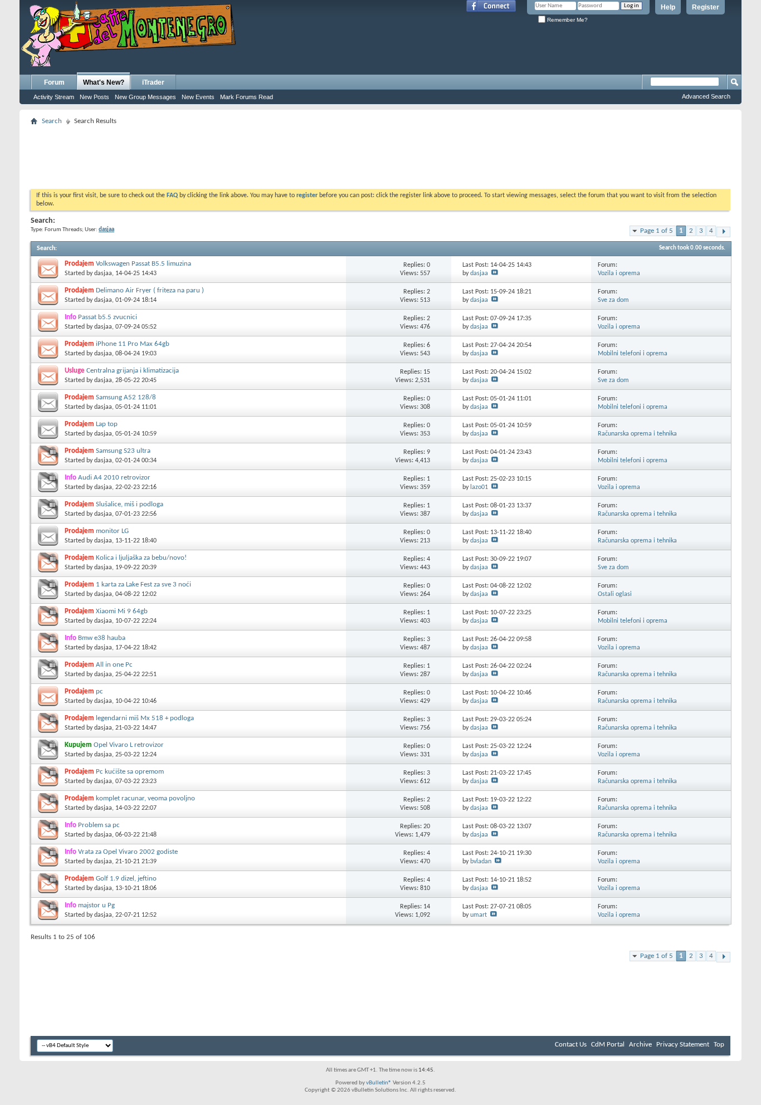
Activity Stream (53, 97)
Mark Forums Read (246, 97)
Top (719, 1044)
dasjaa (103, 273)
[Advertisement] (380, 154)
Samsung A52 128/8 (126, 397)
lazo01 (479, 487)
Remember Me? (566, 20)
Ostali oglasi (615, 594)
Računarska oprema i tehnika (637, 434)
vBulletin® (379, 1083)
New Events (198, 97)
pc (99, 691)
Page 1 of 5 (656, 230)
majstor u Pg (96, 905)
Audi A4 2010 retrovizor (114, 477)
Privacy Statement (682, 1044)
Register (705, 7)
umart (478, 915)
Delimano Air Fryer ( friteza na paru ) (150, 290)
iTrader (153, 82)
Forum (54, 82)
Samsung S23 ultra (123, 450)
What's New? (103, 82)
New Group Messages (145, 97)
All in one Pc (114, 664)
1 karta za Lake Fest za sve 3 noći (143, 584)
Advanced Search (706, 96)
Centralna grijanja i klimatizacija (132, 370)
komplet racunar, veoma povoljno (145, 798)
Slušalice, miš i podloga (129, 504)
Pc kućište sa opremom (130, 771)
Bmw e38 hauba (101, 638)
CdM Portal (608, 1044)
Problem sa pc (99, 825)
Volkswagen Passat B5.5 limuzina (143, 263)
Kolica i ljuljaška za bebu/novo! (141, 557)
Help (668, 7)
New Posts (94, 97)
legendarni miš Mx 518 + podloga (145, 718)
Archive (640, 1044)
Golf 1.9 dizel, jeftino (126, 878)
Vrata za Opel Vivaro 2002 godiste (128, 851)
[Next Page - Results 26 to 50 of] (723, 232)
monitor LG (112, 531)
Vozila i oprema (619, 273)
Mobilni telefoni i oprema (632, 353)
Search (52, 121)
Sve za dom (613, 300)
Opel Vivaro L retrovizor (129, 745)
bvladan (480, 861)
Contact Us (571, 1044)
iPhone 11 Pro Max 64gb (132, 344)
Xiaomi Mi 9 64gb (122, 611)
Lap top (107, 424)
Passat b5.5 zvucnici (107, 317)
